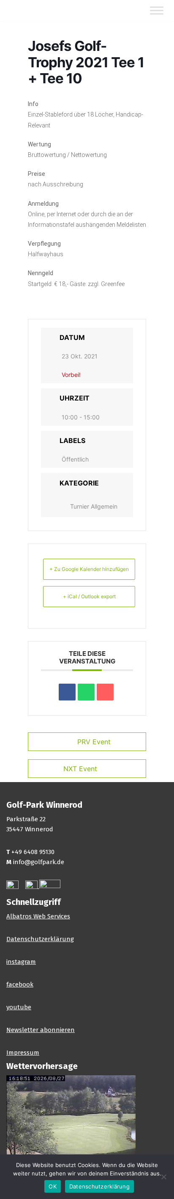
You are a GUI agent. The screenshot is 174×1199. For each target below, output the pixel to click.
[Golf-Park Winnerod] (31, 10)
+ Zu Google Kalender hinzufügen (89, 569)
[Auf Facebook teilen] (67, 692)
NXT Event (80, 768)
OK (53, 1186)
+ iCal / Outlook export (89, 596)
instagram (21, 962)
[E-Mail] (105, 692)
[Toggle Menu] (156, 11)
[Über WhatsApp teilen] (86, 692)
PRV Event (94, 741)
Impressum (22, 1052)
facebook (19, 984)
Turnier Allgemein (93, 506)
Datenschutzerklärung (40, 939)
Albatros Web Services (38, 916)
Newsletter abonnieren (40, 1030)
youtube (18, 1007)
